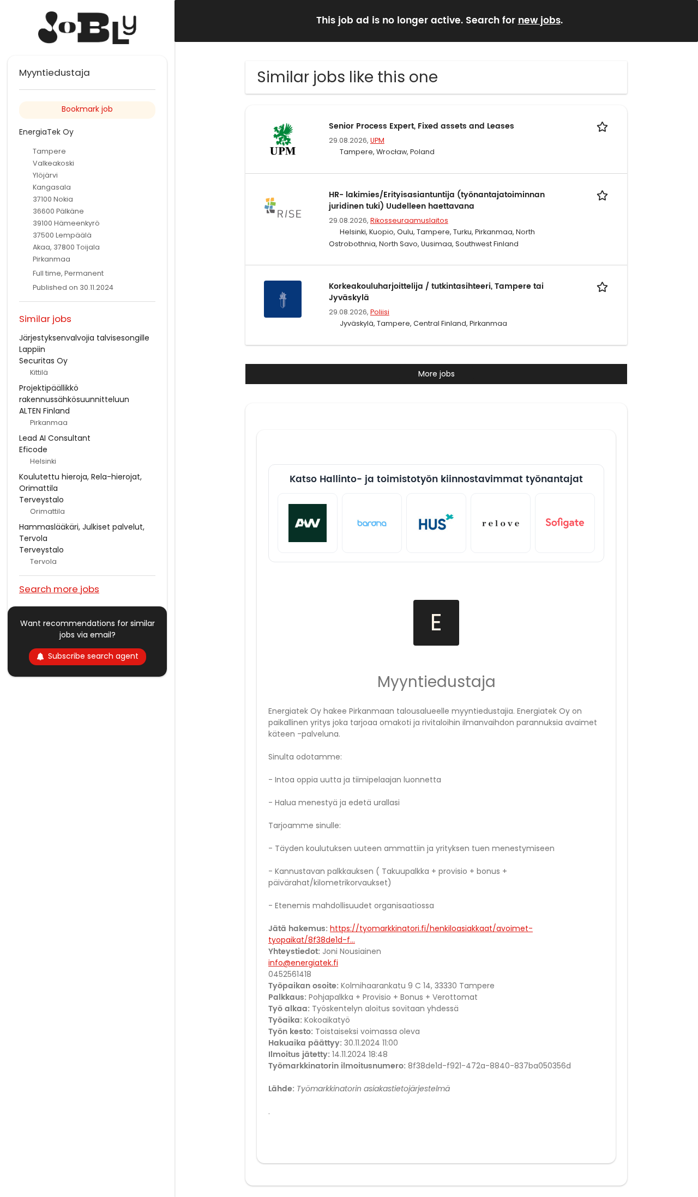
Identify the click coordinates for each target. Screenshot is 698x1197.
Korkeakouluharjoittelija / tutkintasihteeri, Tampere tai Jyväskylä (436, 292)
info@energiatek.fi (303, 962)
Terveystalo (41, 499)
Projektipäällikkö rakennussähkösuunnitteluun (74, 393)
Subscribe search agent (93, 656)
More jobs (436, 373)
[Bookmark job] (604, 126)
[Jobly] (87, 27)
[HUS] (436, 523)
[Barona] (372, 523)
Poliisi (379, 312)
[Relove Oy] (501, 523)
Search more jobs (59, 588)
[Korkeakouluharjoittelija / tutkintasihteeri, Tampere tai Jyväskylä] (282, 298)
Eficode (33, 449)
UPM (377, 140)
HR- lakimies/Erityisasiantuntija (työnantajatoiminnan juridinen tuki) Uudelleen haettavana (437, 200)
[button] (681, 20)
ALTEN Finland (44, 410)
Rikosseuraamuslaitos (409, 220)
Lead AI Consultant (55, 438)
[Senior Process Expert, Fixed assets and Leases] (282, 138)
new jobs (539, 20)
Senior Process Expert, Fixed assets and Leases (421, 126)
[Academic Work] (308, 523)
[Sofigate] (565, 523)
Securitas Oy (43, 360)
